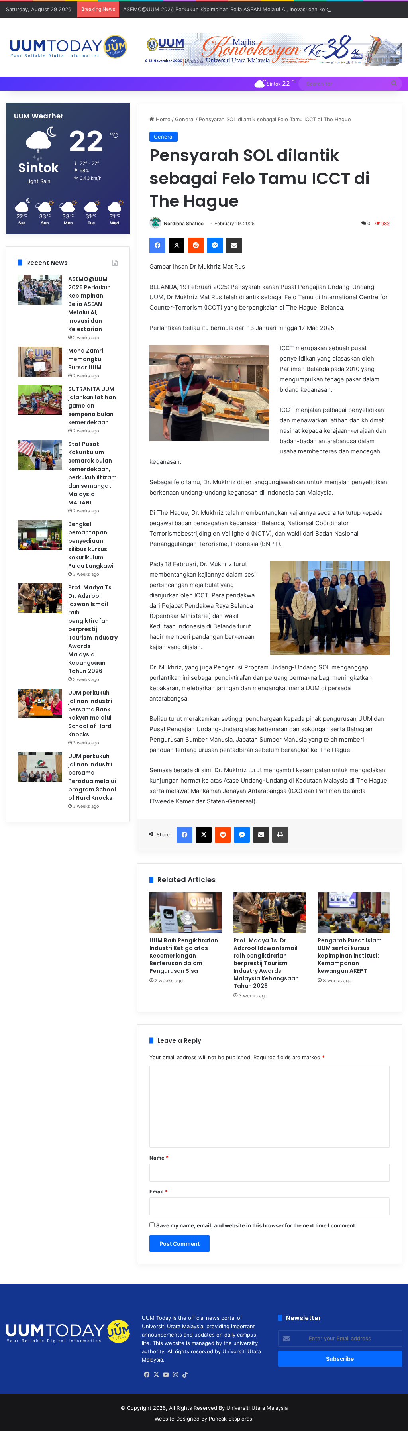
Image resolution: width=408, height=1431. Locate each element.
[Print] (280, 835)
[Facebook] (157, 245)
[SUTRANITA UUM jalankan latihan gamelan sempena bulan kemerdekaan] (40, 400)
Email (158, 1191)
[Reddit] (196, 245)
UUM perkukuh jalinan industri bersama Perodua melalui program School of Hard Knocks (92, 777)
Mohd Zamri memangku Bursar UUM (85, 359)
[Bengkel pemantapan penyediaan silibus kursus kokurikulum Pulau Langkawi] (40, 535)
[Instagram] (175, 1375)
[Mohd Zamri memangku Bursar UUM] (40, 362)
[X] (176, 245)
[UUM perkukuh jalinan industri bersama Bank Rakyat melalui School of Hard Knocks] (40, 703)
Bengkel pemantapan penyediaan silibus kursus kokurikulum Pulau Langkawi (91, 545)
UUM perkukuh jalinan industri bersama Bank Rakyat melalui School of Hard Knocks (90, 713)
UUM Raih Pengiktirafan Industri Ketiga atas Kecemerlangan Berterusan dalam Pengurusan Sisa (183, 955)
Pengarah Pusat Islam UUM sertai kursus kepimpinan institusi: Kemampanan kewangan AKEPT (350, 955)
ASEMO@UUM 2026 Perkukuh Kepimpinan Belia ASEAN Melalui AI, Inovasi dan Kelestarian (234, 9)
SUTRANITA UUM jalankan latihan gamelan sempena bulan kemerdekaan (92, 405)
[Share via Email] (234, 245)
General (184, 119)
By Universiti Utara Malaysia (253, 1408)
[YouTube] (166, 1375)
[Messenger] (215, 245)
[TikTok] (185, 1375)
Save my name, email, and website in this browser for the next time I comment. (256, 1225)
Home (162, 119)
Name (159, 1157)
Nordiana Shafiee (184, 223)
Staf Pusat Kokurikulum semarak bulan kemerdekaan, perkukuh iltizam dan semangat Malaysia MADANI (92, 473)
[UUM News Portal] (68, 47)
